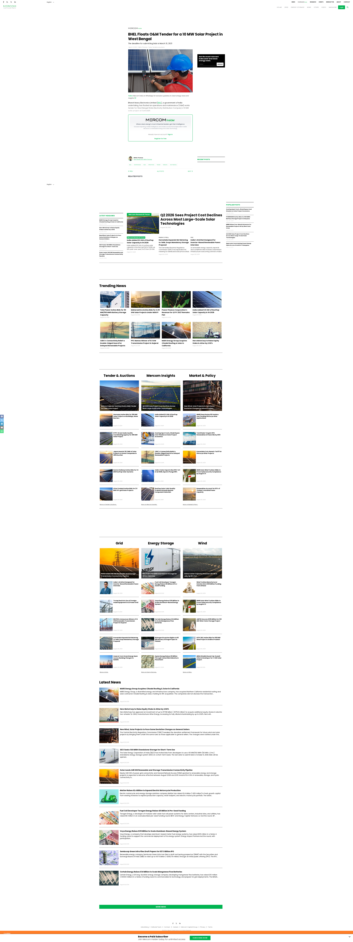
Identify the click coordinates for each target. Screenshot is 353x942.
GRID (286, 7)
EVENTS (321, 2)
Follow (130, 96)
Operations (151, 165)
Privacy (202, 927)
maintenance (137, 165)
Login (342, 7)
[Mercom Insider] (302, 2)
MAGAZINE (333, 7)
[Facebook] (3, 2)
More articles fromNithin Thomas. (143, 159)
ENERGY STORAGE (297, 7)
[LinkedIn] (15, 2)
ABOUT (339, 2)
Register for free (160, 139)
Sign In (170, 134)
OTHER (316, 7)
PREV (131, 171)
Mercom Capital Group (189, 927)
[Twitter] (11, 2)
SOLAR (279, 7)
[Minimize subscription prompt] (349, 936)
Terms (210, 927)
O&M (144, 165)
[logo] (10, 7)
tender (158, 165)
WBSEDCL (165, 165)
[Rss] (7, 2)
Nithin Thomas (142, 47)
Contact (167, 927)
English (49, 2)
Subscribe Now (200, 938)
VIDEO (323, 7)
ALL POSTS (160, 171)
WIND (309, 7)
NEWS (293, 2)
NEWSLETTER (330, 2)
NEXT (190, 171)
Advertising (145, 927)
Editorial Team (156, 927)
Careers (175, 927)
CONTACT (347, 2)
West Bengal (173, 165)
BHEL (130, 165)
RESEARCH (313, 2)
